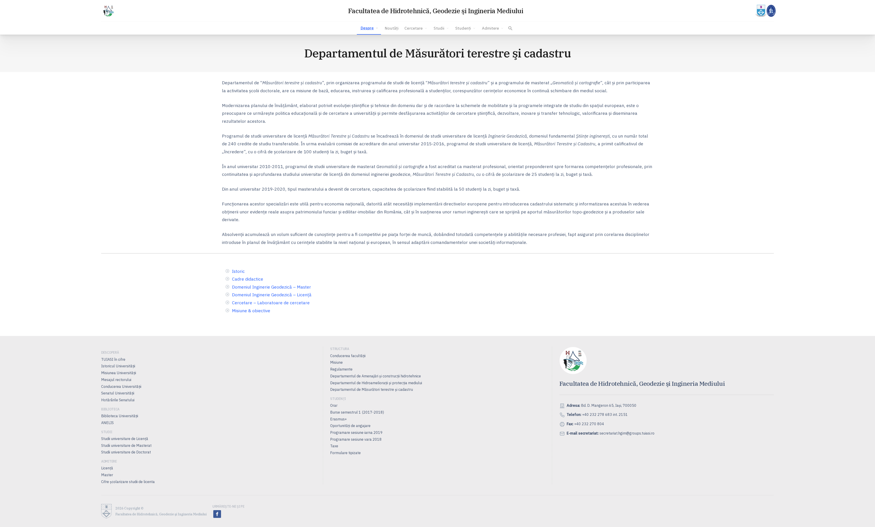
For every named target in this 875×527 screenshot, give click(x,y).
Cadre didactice (247, 279)
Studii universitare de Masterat (126, 445)
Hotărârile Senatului (117, 400)
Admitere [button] (490, 28)
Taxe (334, 446)
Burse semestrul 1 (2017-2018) (357, 412)
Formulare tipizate (345, 452)
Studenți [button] (463, 28)
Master (107, 475)
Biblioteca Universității (119, 416)
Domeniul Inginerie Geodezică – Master (271, 287)
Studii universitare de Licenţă (124, 438)
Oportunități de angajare (350, 425)
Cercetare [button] (413, 28)
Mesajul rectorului (116, 379)
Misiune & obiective (251, 310)
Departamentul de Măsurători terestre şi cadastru (371, 389)
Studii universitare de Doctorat (126, 452)
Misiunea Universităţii (118, 373)
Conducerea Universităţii (121, 386)
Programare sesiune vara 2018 (356, 439)
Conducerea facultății (347, 355)
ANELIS (107, 422)
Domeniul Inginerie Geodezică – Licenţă (271, 294)
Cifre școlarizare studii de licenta (128, 481)
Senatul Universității (117, 393)
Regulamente (341, 369)
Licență (107, 468)
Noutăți (392, 28)
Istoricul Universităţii (118, 366)
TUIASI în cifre (113, 359)
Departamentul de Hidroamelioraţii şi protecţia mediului (376, 383)
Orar (333, 405)
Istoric (238, 271)
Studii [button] (439, 28)
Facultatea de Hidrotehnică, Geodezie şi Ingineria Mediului (435, 11)
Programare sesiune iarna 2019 (356, 432)
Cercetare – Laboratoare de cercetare (271, 302)
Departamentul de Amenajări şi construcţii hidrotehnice (375, 376)
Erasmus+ (338, 419)
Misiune (336, 362)
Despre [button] (367, 28)
